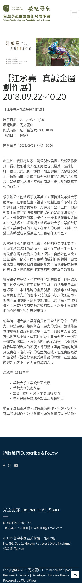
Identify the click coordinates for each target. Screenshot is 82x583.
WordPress (29, 580)
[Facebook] (4, 465)
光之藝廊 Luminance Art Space (50, 570)
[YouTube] (16, 465)
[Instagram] (9, 465)
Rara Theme (60, 575)
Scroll (75, 574)
